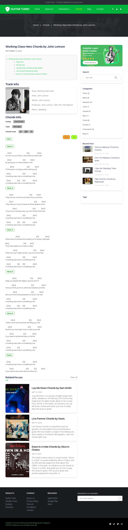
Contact (100, 9)
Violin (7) (86, 107)
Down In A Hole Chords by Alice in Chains (31, 74)
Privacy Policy (32, 501)
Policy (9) (86, 93)
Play (74, 137)
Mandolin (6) (87, 102)
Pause (66, 137)
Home (37, 9)
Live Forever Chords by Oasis (27, 71)
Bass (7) (86, 116)
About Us (49, 9)
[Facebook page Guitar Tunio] (110, 524)
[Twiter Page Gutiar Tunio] (118, 524)
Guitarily (9, 504)
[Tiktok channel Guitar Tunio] (114, 524)
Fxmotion (9, 507)
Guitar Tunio (11, 498)
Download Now (90, 63)
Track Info (19, 62)
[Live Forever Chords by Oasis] (17, 428)
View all (73, 377)
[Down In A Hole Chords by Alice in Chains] (17, 460)
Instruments (63, 9)
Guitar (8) (86, 120)
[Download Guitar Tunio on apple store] (116, 9)
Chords (79, 9)
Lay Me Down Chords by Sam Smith (29, 68)
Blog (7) (85, 134)
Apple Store (53, 498)
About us (30, 498)
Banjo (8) (86, 98)
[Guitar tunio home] (17, 9)
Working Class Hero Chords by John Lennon (74, 25)
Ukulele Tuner (11, 501)
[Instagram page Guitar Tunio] (121, 524)
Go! (120, 498)
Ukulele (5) (86, 111)
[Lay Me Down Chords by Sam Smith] (17, 398)
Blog (89, 9)
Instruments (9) (88, 129)
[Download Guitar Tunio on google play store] (120, 9)
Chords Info (20, 65)
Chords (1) (86, 125)
